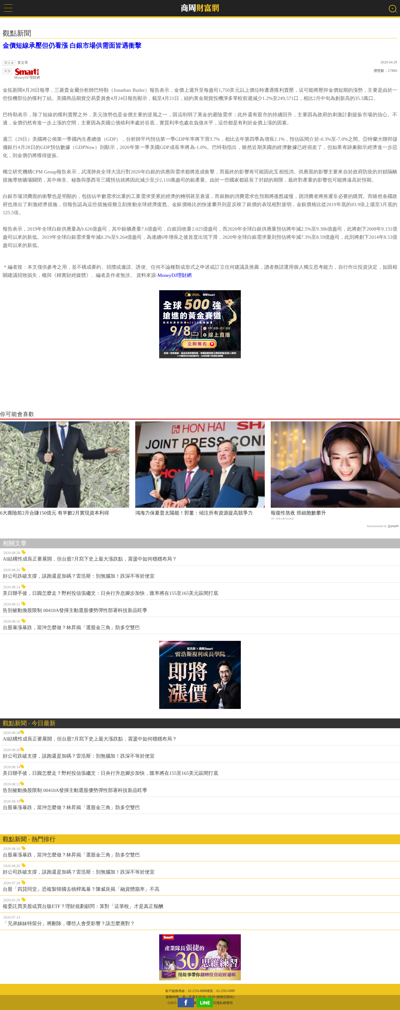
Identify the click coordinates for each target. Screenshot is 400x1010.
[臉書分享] (187, 1002)
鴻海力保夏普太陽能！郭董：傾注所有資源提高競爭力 (194, 513)
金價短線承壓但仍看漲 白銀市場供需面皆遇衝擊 (72, 45)
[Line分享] (206, 1002)
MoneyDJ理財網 (175, 275)
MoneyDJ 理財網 (27, 77)
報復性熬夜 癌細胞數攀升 (298, 513)
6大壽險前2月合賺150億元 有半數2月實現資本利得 (54, 513)
